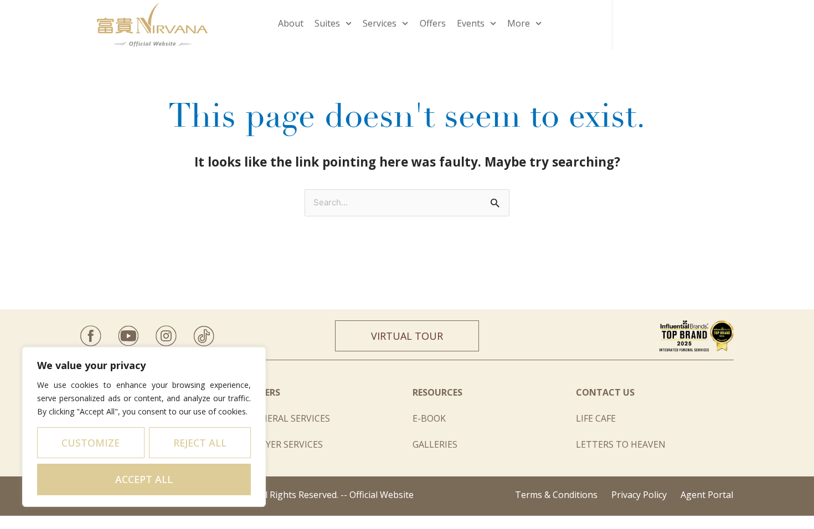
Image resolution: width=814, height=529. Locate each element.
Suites (327, 23)
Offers (433, 23)
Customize (90, 442)
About (290, 23)
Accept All (144, 479)
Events (471, 23)
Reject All (199, 442)
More (518, 23)
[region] (144, 427)
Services (379, 23)
